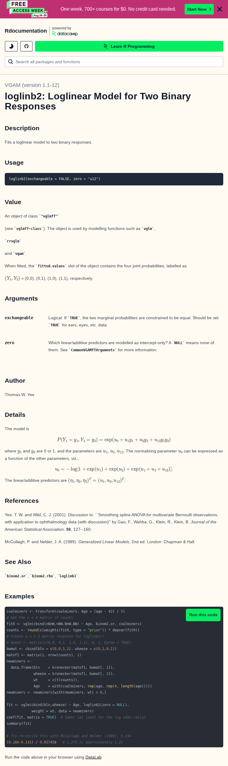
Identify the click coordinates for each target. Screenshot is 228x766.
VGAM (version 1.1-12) (32, 85)
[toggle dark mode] (11, 46)
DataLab (94, 757)
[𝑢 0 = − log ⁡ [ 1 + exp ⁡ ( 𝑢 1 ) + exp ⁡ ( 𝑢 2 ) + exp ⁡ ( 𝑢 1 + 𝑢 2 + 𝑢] (114, 469)
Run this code (203, 614)
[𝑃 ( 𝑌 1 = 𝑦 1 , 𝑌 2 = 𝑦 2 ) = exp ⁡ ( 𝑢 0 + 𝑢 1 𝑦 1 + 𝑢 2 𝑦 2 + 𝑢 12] (114, 440)
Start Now (197, 9)
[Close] (220, 9)
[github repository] (26, 46)
